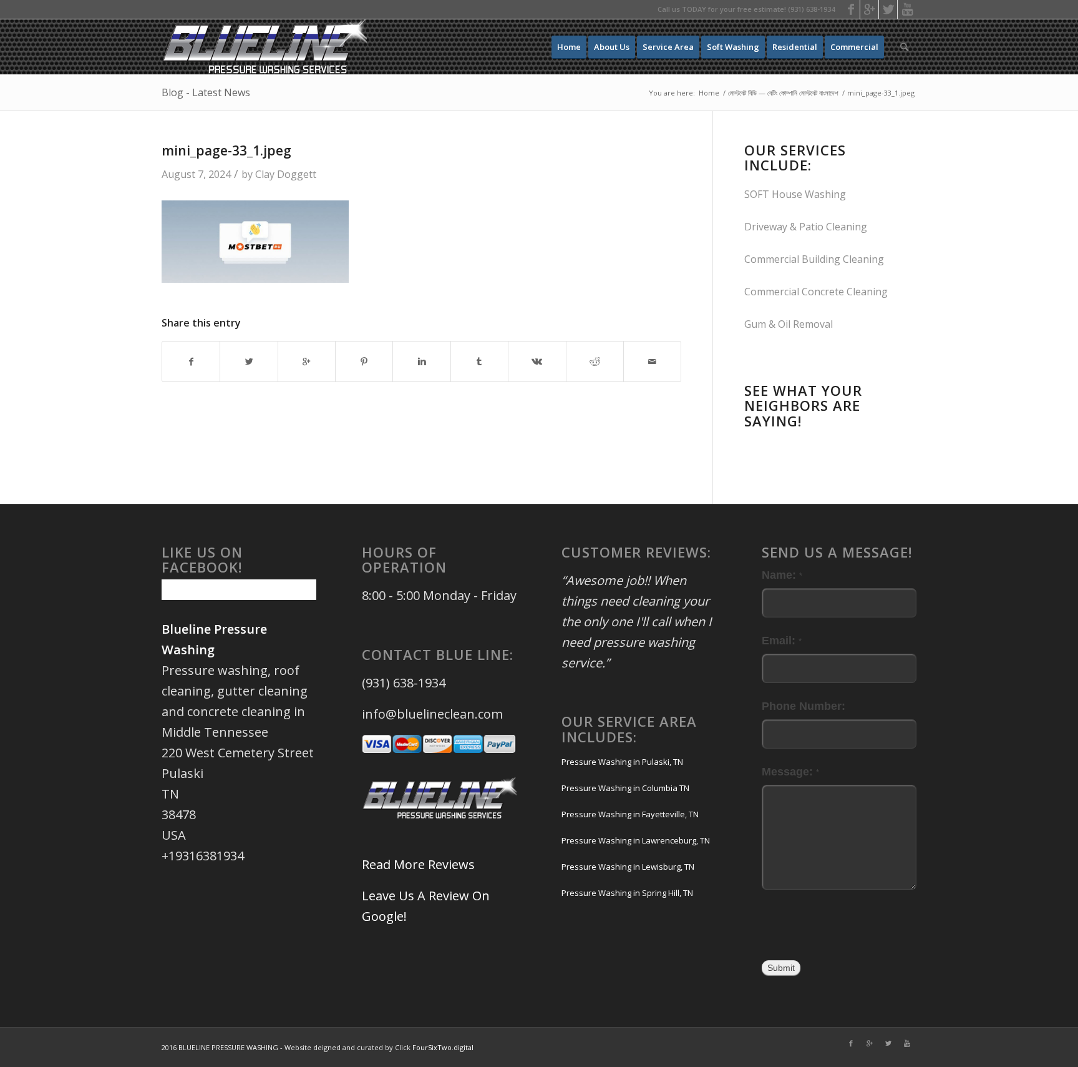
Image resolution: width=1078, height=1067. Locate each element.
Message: (790, 771)
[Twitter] (888, 9)
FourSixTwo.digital (442, 1047)
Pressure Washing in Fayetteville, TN (630, 814)
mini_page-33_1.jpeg (226, 150)
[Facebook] (851, 9)
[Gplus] (869, 9)
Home (709, 92)
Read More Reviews (418, 864)
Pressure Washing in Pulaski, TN (622, 761)
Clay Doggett (285, 174)
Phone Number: (803, 705)
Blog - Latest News (206, 92)
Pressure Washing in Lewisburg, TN (627, 866)
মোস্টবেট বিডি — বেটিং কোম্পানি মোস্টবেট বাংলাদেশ (783, 92)
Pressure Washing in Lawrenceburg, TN (635, 840)
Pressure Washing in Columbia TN (625, 788)
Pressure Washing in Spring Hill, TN (627, 892)
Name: (782, 574)
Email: (782, 640)
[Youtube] (907, 9)
